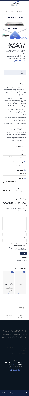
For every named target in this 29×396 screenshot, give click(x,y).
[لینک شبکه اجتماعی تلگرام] (19, 67)
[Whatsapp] (16, 370)
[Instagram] (19, 370)
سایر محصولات (22, 284)
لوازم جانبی (11, 287)
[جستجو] (1, 3)
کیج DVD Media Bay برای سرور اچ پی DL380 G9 (8, 284)
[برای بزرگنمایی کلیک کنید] (24, 36)
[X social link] (24, 67)
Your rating (23, 212)
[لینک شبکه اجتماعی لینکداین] (21, 67)
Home (25, 11)
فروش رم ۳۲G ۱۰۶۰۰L (21, 283)
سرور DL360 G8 (5, 11)
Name (25, 231)
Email (25, 237)
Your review (23, 215)
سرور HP (17, 11)
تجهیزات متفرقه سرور (9, 288)
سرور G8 (12, 11)
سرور (21, 11)
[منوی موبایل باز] (27, 3)
